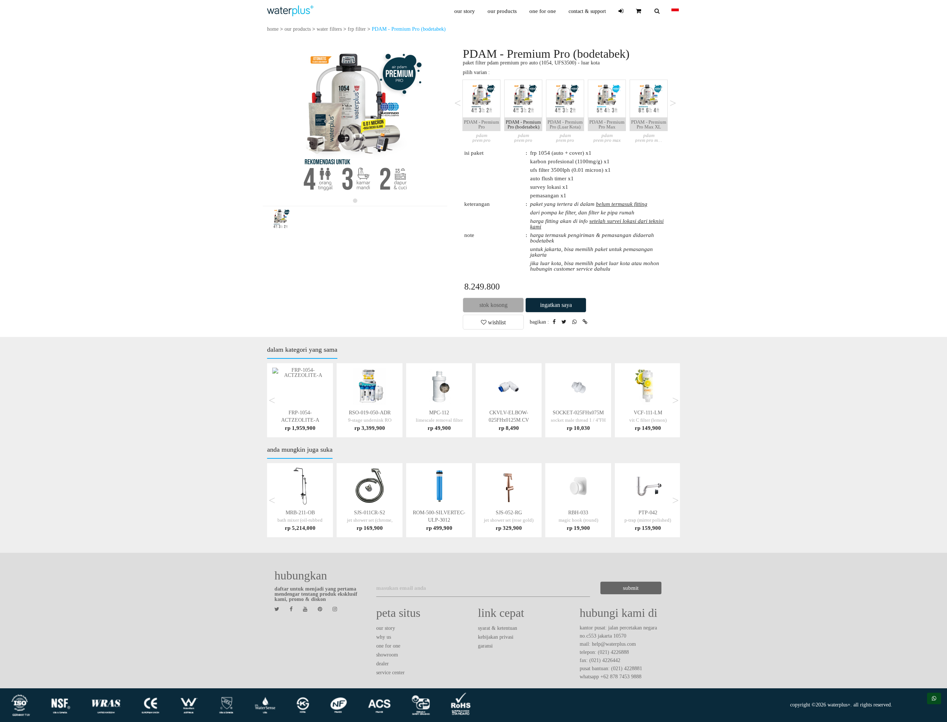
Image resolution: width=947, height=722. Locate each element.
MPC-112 (439, 420)
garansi (485, 646)
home (273, 29)
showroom (387, 655)
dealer (382, 663)
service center (390, 672)
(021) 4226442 (604, 660)
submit (630, 588)
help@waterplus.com (614, 644)
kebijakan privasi (495, 637)
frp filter (357, 29)
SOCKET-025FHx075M (578, 420)
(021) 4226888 (613, 652)
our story (464, 11)
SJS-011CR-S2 (369, 520)
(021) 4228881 (626, 668)
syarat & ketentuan (497, 628)
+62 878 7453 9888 (620, 676)
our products (502, 11)
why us (383, 637)
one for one (542, 11)
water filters (329, 29)
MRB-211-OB (300, 520)
